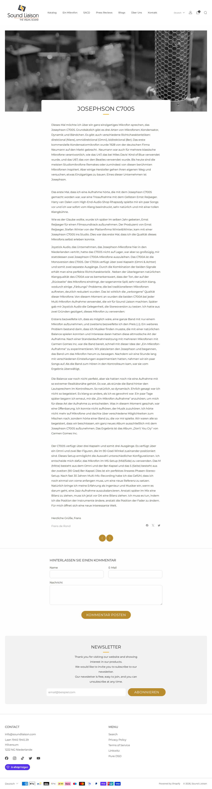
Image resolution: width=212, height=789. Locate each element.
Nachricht (56, 582)
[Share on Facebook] (147, 525)
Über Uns (136, 12)
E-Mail (112, 567)
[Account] (190, 12)
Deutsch (177, 13)
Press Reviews (104, 12)
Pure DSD (114, 756)
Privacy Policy (117, 739)
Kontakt (152, 12)
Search (113, 734)
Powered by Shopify (169, 783)
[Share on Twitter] (159, 525)
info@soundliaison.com (20, 734)
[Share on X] (153, 525)
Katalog (52, 12)
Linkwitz (114, 750)
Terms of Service (119, 745)
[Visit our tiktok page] (22, 758)
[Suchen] (205, 12)
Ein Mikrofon (70, 12)
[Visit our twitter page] (30, 758)
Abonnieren (146, 692)
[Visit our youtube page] (38, 758)
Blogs (121, 12)
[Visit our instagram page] (15, 758)
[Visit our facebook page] (7, 758)
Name (54, 567)
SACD (86, 12)
